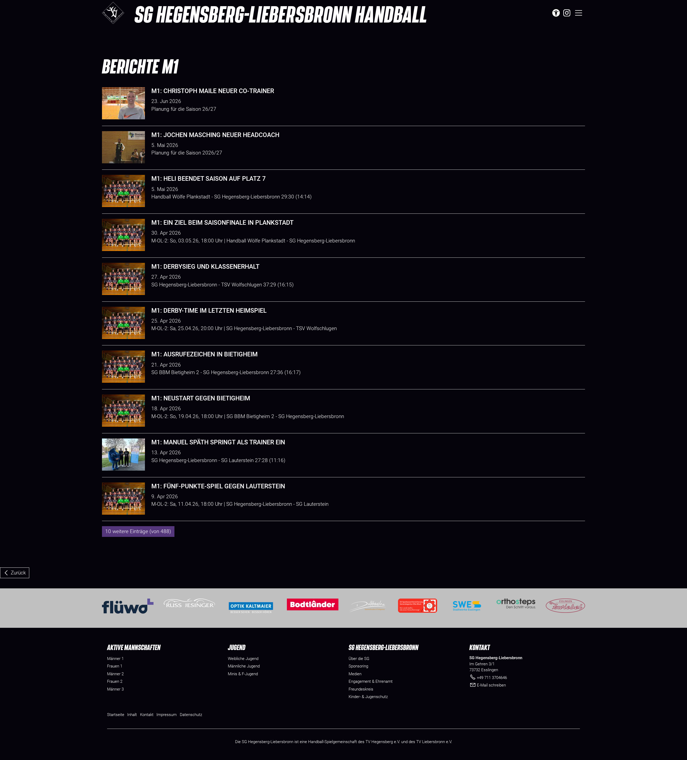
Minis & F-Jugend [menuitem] (243, 674)
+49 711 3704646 (492, 677)
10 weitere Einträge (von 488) (138, 531)
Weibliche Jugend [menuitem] (243, 658)
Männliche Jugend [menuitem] (244, 666)
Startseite (115, 714)
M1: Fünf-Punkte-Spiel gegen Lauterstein (218, 486)
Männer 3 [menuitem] (115, 689)
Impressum (166, 714)
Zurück (18, 573)
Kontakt (147, 714)
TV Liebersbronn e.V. (434, 741)
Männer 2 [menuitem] (115, 674)
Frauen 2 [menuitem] (114, 681)
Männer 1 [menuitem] (115, 658)
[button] (566, 13)
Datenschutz (191, 714)
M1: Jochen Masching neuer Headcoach (215, 135)
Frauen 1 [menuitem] (114, 666)
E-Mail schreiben (491, 685)
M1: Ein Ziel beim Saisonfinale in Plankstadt (222, 222)
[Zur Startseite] (113, 13)
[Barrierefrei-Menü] (556, 13)
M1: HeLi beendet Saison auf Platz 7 (208, 178)
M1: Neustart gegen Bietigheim (200, 398)
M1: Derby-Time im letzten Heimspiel (208, 310)
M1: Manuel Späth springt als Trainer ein (218, 442)
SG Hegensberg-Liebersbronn (280, 14)
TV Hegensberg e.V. (383, 741)
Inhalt (132, 714)
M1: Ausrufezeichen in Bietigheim (204, 354)
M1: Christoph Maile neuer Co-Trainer (212, 91)
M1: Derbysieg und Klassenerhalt (205, 266)
